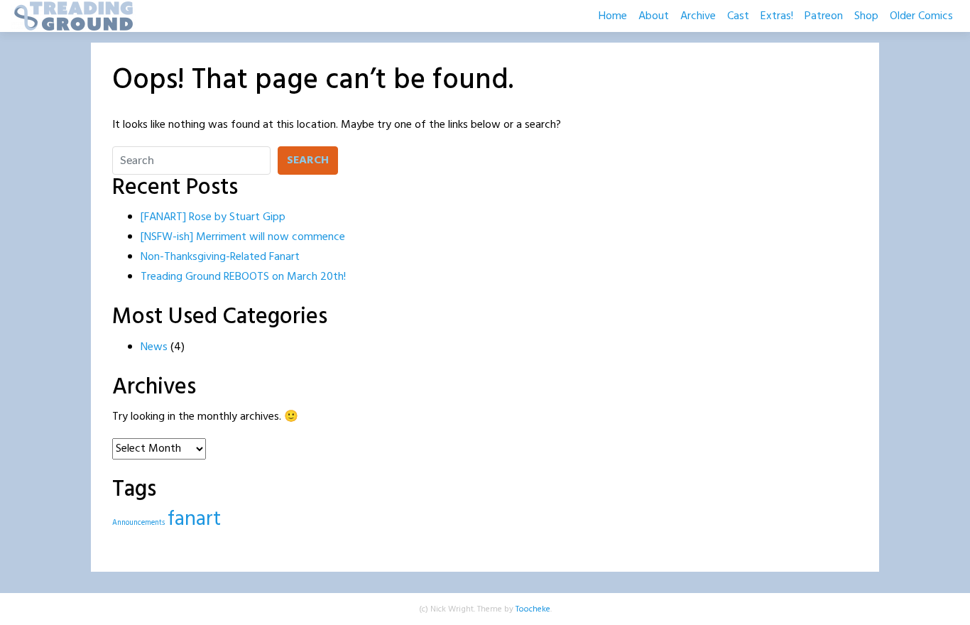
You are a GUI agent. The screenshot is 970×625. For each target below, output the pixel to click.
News (154, 347)
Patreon (824, 16)
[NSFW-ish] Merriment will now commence (243, 237)
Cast (738, 16)
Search (308, 160)
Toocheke (533, 609)
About (653, 16)
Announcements (138, 523)
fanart (194, 519)
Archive (698, 16)
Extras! (777, 16)
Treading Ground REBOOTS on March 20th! (243, 277)
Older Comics (921, 16)
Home (613, 16)
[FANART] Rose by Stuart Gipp (213, 217)
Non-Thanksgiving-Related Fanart (220, 257)
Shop (866, 16)
